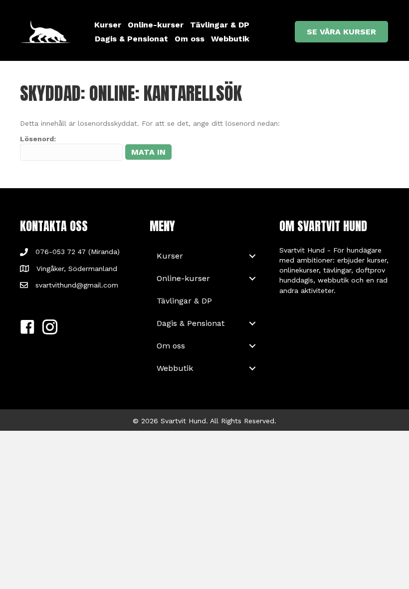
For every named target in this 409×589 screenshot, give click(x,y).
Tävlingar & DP (219, 24)
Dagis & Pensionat (131, 38)
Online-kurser (156, 24)
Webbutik (230, 38)
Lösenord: (38, 139)
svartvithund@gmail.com (76, 285)
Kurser (107, 24)
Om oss (189, 38)
